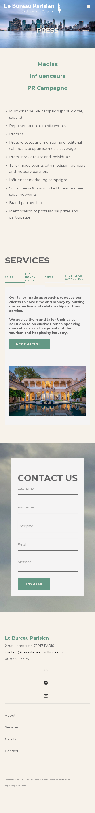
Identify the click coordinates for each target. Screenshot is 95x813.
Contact (11, 751)
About (10, 715)
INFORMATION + (29, 344)
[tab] (15, 277)
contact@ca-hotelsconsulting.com (34, 652)
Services (12, 727)
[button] (88, 7)
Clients (10, 739)
